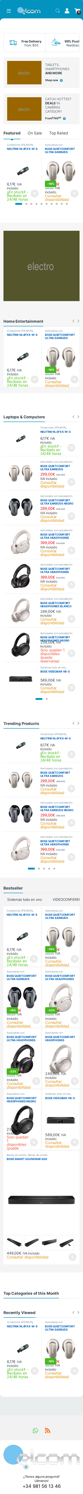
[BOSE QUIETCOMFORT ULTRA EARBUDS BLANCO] (22, 473)
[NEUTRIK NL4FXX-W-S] (22, 439)
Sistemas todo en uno (53, 667)
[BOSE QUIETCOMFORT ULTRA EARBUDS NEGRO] (22, 507)
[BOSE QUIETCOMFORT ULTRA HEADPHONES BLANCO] (22, 542)
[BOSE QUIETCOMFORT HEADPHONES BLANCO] (22, 610)
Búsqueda (57, 10)
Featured (12, 133)
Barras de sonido (17, 1155)
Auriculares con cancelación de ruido (57, 146)
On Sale (35, 133)
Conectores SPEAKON (20, 144)
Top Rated (58, 133)
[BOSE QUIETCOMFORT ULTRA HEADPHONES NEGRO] (22, 576)
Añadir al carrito (34, 193)
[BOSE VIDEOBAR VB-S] (22, 679)
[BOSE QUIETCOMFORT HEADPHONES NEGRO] (22, 645)
